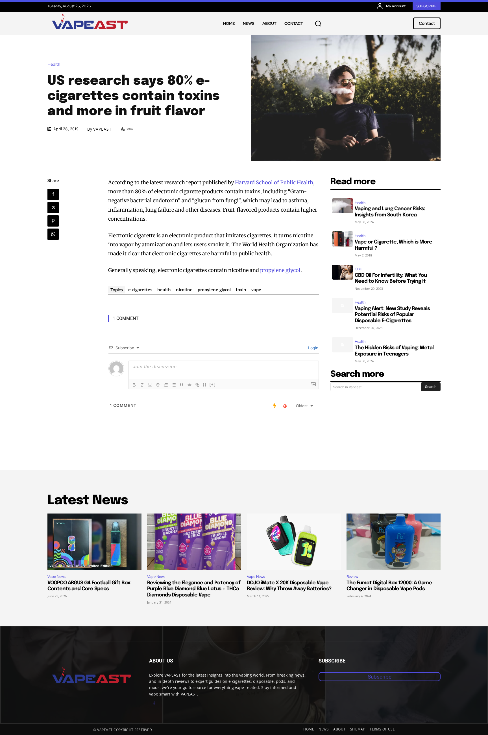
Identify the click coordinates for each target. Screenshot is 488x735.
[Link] (197, 384)
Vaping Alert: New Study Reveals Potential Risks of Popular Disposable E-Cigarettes (392, 314)
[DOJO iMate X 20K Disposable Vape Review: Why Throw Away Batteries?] (294, 542)
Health (53, 64)
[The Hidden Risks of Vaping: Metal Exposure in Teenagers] (342, 344)
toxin (241, 289)
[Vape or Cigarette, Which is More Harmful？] (342, 238)
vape (256, 289)
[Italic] (142, 384)
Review (352, 576)
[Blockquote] (182, 384)
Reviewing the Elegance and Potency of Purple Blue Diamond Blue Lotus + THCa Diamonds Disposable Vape (193, 589)
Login (312, 347)
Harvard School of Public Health (274, 182)
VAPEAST (102, 129)
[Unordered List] (174, 384)
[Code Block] (189, 384)
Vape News (56, 576)
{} (205, 384)
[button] (318, 23)
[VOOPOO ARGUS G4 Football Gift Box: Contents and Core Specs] (94, 542)
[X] (53, 207)
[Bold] (134, 384)
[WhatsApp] (53, 234)
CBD (358, 269)
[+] (213, 384)
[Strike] (158, 384)
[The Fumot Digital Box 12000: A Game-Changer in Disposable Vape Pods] (394, 542)
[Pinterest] (53, 221)
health (164, 289)
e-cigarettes (140, 289)
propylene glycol (280, 270)
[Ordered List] (166, 384)
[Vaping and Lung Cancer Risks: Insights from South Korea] (342, 205)
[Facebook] (53, 194)
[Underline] (150, 384)
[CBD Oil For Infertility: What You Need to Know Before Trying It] (342, 272)
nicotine (184, 289)
